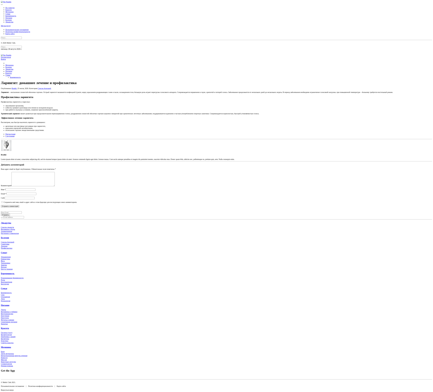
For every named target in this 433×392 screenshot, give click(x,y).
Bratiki (14, 88)
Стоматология (6, 364)
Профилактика (6, 248)
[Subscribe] (2, 217)
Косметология (6, 335)
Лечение (4, 246)
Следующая (9, 136)
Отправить (5, 215)
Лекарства (9, 22)
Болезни (8, 20)
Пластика (4, 341)
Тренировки (5, 263)
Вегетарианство (7, 314)
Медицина (9, 12)
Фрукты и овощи (7, 320)
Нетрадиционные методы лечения (14, 356)
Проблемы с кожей (8, 337)
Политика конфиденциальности (17, 32)
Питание (8, 18)
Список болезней (44, 88)
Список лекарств (7, 227)
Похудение (5, 316)
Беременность (10, 16)
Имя (3, 190)
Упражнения (6, 257)
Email (3, 194)
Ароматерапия (6, 231)
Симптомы (5, 244)
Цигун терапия (7, 269)
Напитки (4, 324)
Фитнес (4, 267)
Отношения (5, 297)
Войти (3, 59)
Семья (7, 14)
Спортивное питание (9, 322)
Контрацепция (6, 282)
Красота (8, 10)
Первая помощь (7, 366)
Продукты (5, 318)
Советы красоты (7, 343)
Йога (3, 261)
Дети (3, 299)
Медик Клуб (5, 26)
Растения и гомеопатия (10, 233)
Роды (3, 280)
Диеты (3, 310)
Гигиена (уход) (6, 333)
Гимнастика (5, 259)
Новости (4, 358)
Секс (3, 295)
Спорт (4, 252)
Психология (5, 301)
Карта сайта (10, 34)
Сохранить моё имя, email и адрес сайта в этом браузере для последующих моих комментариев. (40, 202)
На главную (10, 8)
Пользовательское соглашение (17, 30)
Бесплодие (5, 284)
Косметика (5, 339)
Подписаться (6, 57)
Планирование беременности (12, 278)
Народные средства (8, 362)
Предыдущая (10, 134)
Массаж (4, 360)
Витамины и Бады (8, 229)
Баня (3, 352)
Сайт (3, 198)
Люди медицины (7, 354)
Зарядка (4, 265)
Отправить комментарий (10, 206)
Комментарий (6, 186)
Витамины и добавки (9, 312)
